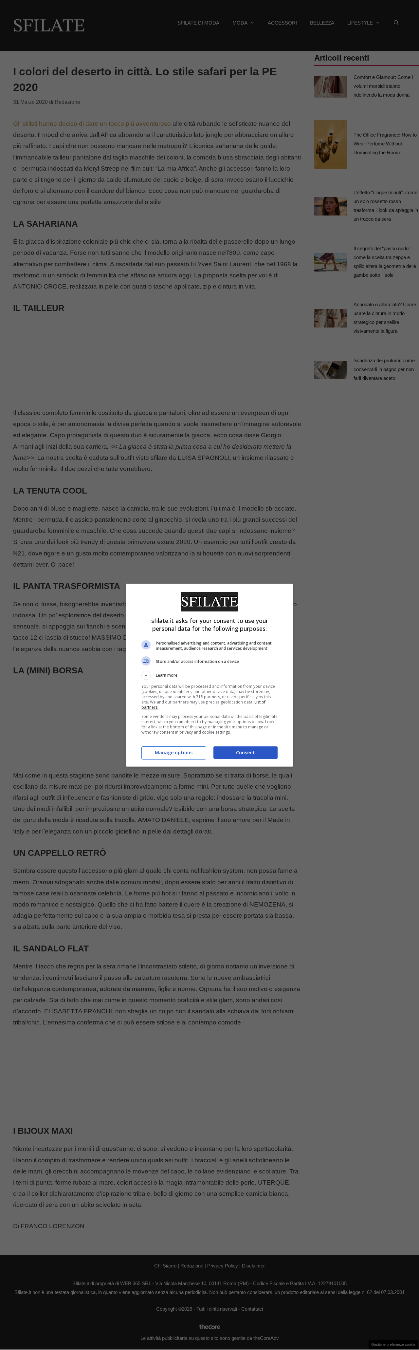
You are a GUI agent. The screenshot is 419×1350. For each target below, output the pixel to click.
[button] (209, 675)
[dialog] (209, 675)
